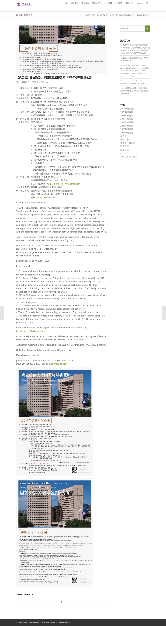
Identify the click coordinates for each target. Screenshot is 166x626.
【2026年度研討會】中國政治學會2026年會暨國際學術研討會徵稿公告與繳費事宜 (134, 91)
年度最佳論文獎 (127, 142)
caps (48, 82)
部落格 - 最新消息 (24, 15)
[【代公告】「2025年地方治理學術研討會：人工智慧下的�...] (2, 313)
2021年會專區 (126, 115)
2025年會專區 (126, 129)
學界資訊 (104, 15)
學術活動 (124, 139)
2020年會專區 (126, 112)
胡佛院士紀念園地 (128, 156)
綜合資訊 (124, 153)
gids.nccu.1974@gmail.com (67, 183)
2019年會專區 (126, 108)
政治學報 (124, 146)
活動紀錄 (124, 149)
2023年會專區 (126, 122)
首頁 (98, 15)
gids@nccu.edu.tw (46, 197)
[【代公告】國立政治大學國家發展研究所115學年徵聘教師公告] (61, 50)
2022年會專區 (126, 118)
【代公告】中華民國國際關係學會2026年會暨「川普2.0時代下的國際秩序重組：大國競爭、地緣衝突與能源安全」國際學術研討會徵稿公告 (135, 49)
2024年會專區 (126, 125)
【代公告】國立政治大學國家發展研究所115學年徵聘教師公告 (54, 77)
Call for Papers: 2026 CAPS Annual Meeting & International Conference (133, 81)
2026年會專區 (126, 132)
